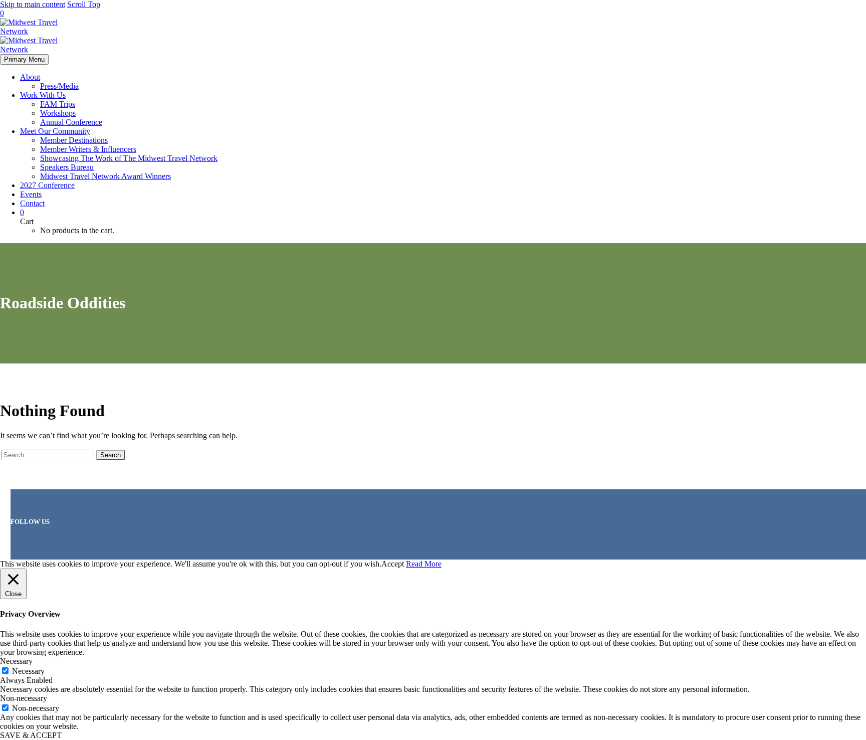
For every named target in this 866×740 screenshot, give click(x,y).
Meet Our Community (55, 131)
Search (110, 455)
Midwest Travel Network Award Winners (105, 176)
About (30, 77)
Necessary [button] (16, 661)
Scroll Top (83, 4)
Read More (424, 564)
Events (31, 194)
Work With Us (43, 95)
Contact (32, 203)
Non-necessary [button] (23, 698)
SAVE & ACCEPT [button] (31, 735)
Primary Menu (24, 59)
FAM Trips (57, 104)
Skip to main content (32, 4)
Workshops (58, 113)
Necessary (28, 671)
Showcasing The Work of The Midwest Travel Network (129, 158)
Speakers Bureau (67, 167)
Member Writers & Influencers (88, 149)
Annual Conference (71, 122)
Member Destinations (74, 140)
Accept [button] (392, 564)
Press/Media (59, 86)
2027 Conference (47, 185)
